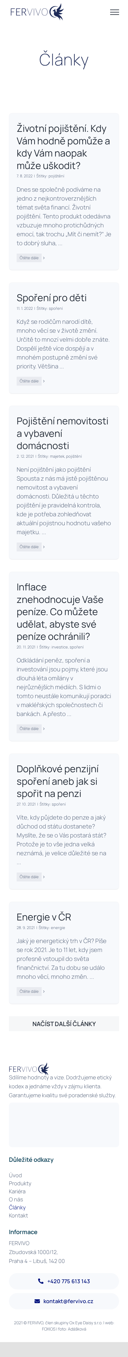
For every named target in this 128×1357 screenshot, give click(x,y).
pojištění (56, 176)
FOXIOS (48, 1329)
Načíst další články (64, 1024)
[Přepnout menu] (114, 12)
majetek (57, 456)
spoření (56, 308)
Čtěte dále (29, 257)
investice (59, 647)
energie (58, 927)
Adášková (77, 1329)
